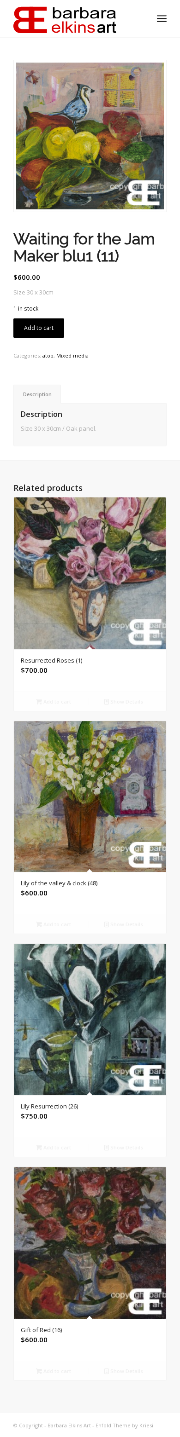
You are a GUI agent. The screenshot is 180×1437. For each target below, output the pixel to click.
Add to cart (39, 328)
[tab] (37, 394)
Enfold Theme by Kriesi (124, 1425)
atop (48, 355)
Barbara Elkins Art (69, 1425)
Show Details (126, 701)
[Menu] (162, 18)
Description (37, 394)
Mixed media (72, 355)
